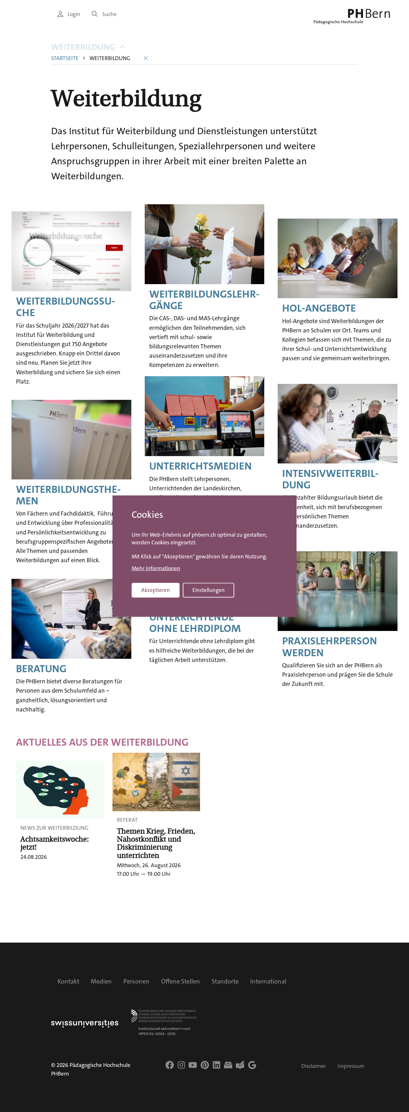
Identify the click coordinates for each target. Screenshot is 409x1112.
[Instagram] (181, 1065)
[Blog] (240, 1065)
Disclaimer (313, 1066)
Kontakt (68, 981)
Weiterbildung (83, 47)
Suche (109, 14)
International (268, 981)
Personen (136, 981)
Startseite (65, 58)
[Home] (352, 16)
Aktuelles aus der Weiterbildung (102, 742)
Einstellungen (208, 590)
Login (74, 14)
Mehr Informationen (156, 568)
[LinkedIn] (216, 1065)
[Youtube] (193, 1065)
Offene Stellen (180, 981)
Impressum (350, 1066)
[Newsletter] (228, 1065)
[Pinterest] (205, 1065)
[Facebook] (170, 1065)
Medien (101, 981)
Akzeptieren (155, 590)
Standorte (225, 981)
